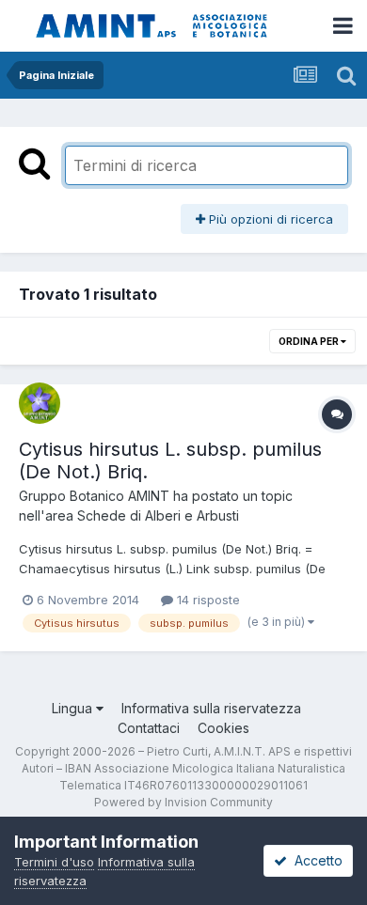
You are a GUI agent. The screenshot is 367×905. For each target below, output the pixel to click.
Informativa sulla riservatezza (211, 708)
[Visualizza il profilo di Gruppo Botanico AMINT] (39, 403)
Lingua (74, 708)
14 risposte (206, 599)
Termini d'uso (54, 861)
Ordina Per (310, 341)
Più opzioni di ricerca (269, 218)
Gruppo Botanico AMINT (94, 496)
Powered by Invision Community (183, 802)
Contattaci (149, 728)
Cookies (223, 728)
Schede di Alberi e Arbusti (158, 515)
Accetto (315, 860)
